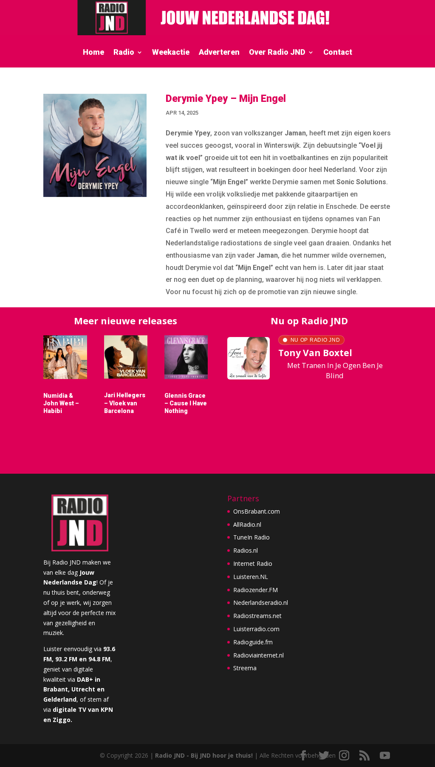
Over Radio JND (277, 52)
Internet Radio (252, 563)
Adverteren (219, 52)
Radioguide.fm (253, 642)
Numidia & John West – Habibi (61, 403)
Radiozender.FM (255, 590)
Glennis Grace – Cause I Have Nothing (185, 403)
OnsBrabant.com (256, 511)
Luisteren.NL (250, 577)
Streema (245, 668)
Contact (337, 52)
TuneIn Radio (251, 537)
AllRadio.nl (247, 524)
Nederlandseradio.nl (260, 602)
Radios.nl (245, 550)
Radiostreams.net (257, 616)
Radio (123, 52)
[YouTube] (385, 755)
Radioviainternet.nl (258, 655)
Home (93, 52)
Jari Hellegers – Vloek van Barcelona (124, 403)
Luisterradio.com (256, 629)
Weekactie (170, 52)
